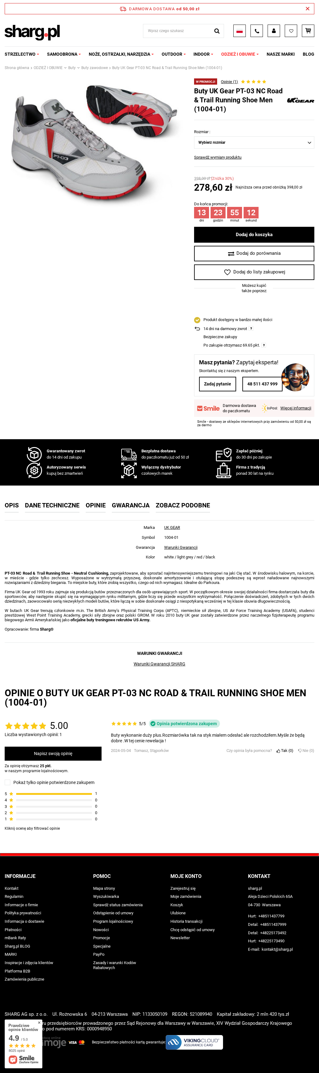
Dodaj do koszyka (254, 234)
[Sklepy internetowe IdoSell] (310, 1057)
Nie (307, 750)
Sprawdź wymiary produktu (217, 157)
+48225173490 (271, 941)
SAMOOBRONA (62, 54)
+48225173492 (273, 933)
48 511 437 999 (262, 383)
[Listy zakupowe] (291, 31)
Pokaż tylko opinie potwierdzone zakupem (53, 782)
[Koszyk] (308, 31)
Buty (72, 68)
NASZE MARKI (281, 54)
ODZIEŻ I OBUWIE (238, 54)
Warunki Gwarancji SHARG (159, 663)
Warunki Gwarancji (181, 547)
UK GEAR (172, 527)
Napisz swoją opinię (53, 753)
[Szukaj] (217, 31)
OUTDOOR (172, 54)
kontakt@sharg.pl (277, 949)
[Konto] (274, 31)
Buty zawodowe (94, 68)
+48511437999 (273, 924)
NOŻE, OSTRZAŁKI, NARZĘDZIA (119, 54)
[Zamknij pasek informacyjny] (307, 8)
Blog (308, 54)
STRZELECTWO (20, 54)
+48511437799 (271, 916)
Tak (286, 750)
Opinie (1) (229, 81)
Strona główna (17, 68)
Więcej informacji (295, 408)
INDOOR (201, 54)
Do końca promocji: (211, 204)
